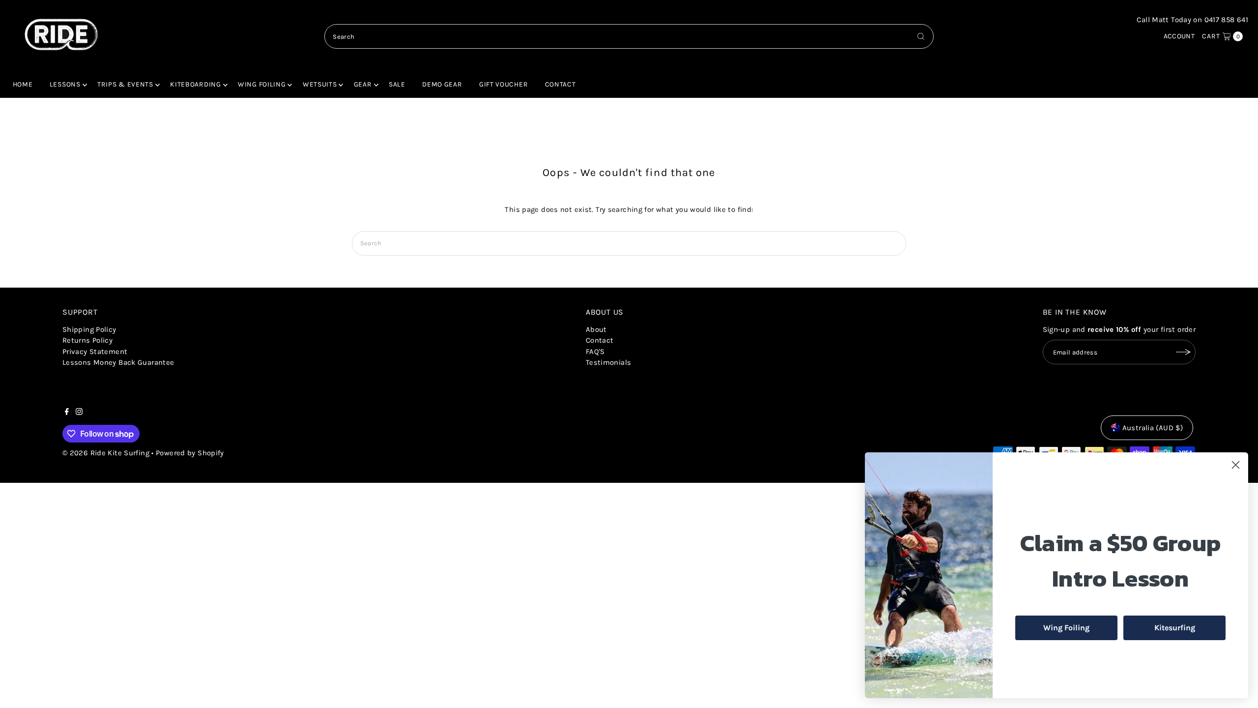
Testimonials (608, 362)
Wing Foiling (262, 84)
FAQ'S (595, 351)
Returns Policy (87, 340)
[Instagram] (79, 412)
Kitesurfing (1174, 627)
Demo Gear (442, 84)
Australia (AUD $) (1152, 427)
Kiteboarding (195, 84)
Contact (560, 84)
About (596, 329)
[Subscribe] (1183, 352)
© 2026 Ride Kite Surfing (105, 452)
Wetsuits (320, 84)
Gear (363, 84)
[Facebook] (67, 412)
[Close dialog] (1235, 464)
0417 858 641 (1226, 19)
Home (23, 84)
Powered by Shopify (190, 452)
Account (1179, 36)
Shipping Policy (89, 329)
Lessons (65, 84)
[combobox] (628, 36)
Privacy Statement (94, 351)
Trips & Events (125, 84)
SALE (397, 84)
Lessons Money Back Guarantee (118, 362)
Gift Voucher (503, 84)
